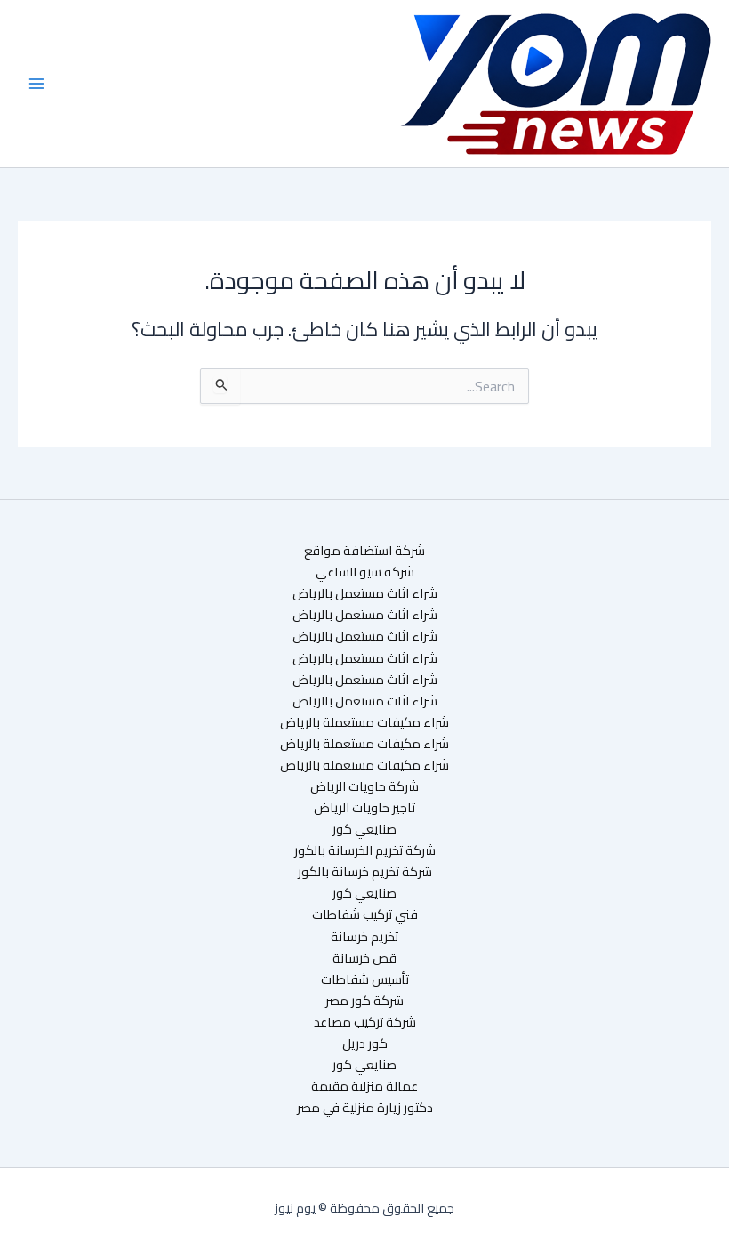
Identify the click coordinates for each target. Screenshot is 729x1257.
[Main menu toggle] (36, 83)
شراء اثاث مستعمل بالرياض (364, 593)
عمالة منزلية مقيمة (364, 1086)
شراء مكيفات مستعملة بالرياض (364, 722)
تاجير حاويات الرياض (364, 807)
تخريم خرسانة (364, 936)
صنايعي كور (364, 829)
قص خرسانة (364, 958)
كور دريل (365, 1043)
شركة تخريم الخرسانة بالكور (365, 850)
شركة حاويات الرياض (364, 786)
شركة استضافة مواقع (364, 550)
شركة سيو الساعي (365, 572)
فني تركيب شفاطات (365, 914)
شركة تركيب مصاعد (365, 1022)
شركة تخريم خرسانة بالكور (365, 871)
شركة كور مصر (364, 1000)
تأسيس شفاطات (365, 979)
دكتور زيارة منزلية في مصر (365, 1107)
